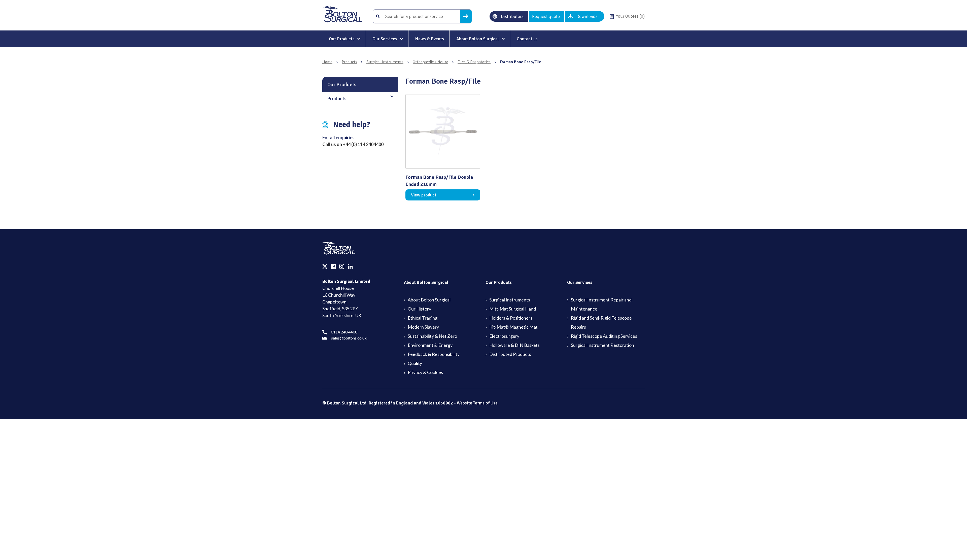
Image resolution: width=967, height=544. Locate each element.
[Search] (466, 16)
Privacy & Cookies (425, 372)
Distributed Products (510, 354)
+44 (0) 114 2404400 (363, 144)
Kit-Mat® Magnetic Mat (513, 327)
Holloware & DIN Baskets (514, 345)
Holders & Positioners (510, 318)
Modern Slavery (423, 327)
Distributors (512, 16)
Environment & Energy (430, 345)
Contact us (527, 39)
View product (423, 195)
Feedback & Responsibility (434, 354)
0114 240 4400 (344, 331)
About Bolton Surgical (477, 39)
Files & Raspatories (474, 61)
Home (327, 61)
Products (349, 61)
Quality (415, 363)
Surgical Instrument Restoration (602, 345)
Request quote (546, 16)
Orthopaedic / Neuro (430, 61)
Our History (419, 309)
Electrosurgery (504, 336)
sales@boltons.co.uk (349, 337)
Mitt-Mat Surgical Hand (512, 309)
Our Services (384, 39)
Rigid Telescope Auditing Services (604, 336)
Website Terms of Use (477, 403)
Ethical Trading (422, 318)
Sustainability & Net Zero (432, 336)
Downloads (587, 16)
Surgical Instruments (384, 61)
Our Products (342, 39)
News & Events (429, 39)
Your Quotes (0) (630, 16)
